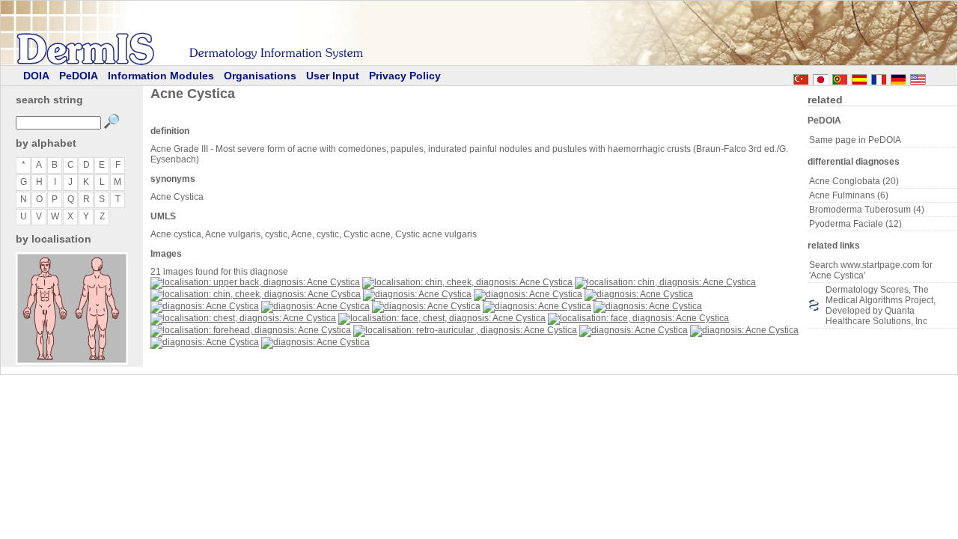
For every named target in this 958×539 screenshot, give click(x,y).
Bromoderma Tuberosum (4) (866, 209)
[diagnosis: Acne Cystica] (417, 294)
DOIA (36, 76)
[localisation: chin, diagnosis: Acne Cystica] (665, 282)
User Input (332, 76)
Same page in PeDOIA (855, 140)
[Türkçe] (800, 77)
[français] (878, 77)
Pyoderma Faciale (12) (855, 224)
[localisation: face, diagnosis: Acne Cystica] (638, 318)
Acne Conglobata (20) (854, 181)
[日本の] (820, 77)
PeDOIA (78, 76)
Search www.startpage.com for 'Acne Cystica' (871, 270)
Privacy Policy (405, 76)
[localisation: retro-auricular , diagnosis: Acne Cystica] (465, 330)
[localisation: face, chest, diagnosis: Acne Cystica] (442, 318)
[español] (859, 77)
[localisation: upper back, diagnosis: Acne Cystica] (255, 282)
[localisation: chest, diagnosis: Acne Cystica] (243, 318)
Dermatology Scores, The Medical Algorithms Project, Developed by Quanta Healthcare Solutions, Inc (881, 305)
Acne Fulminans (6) (848, 195)
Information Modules (161, 76)
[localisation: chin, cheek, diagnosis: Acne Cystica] (467, 282)
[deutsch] (898, 77)
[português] (839, 77)
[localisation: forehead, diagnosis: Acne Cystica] (250, 330)
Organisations (260, 76)
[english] (932, 77)
